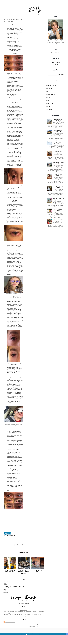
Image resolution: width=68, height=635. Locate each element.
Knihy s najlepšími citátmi (58, 209)
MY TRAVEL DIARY (51, 85)
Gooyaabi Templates (42, 634)
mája (6, 587)
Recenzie (49, 109)
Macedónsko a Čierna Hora (58, 163)
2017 (5, 592)
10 (29, 578)
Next (45, 566)
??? (48, 91)
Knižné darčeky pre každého (58, 220)
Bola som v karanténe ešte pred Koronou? (14, 586)
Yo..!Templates (25, 634)
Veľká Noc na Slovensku (58, 141)
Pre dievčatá (50, 103)
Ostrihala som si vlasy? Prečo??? (10, 570)
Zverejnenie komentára (9, 535)
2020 (5, 583)
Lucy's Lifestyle (34, 8)
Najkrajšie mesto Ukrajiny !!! (58, 120)
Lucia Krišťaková (56, 62)
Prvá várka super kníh (58, 198)
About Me (24, 619)
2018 (5, 590)
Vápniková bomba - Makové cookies (23, 571)
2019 (5, 589)
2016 (5, 594)
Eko (48, 100)
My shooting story (38, 570)
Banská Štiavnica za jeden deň (58, 131)
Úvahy (48, 97)
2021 (5, 581)
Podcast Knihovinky (55, 52)
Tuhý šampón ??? (58, 151)
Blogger (27, 603)
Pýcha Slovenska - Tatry (58, 187)
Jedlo (48, 106)
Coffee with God (13, 17)
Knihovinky (55, 64)
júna (6, 584)
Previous (1, 566)
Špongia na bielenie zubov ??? (58, 175)
